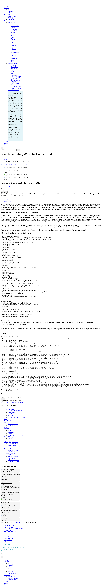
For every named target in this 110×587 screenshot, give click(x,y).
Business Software (17, 88)
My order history (9, 538)
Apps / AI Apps (16, 77)
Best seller (14, 75)
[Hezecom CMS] (6, 499)
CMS (12, 70)
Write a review (12, 187)
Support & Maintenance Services (15, 83)
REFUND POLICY (9, 527)
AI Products (14, 67)
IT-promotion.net (17, 522)
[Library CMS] (5, 515)
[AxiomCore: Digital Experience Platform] (10, 471)
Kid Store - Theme (6, 483)
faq (5, 541)
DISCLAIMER (8, 530)
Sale (12, 73)
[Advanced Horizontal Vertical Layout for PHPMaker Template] (10, 489)
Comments (7, 201)
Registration (8, 540)
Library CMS (4, 519)
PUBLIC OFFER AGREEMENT (13, 529)
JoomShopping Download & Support (12, 402)
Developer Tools (16, 86)
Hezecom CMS (5, 502)
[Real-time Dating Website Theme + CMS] (16, 168)
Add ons (13, 72)
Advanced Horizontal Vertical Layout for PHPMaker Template (10, 494)
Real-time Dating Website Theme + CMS (9, 511)
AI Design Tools (16, 65)
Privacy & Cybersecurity (15, 79)
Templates (14, 68)
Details (6, 199)
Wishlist (6, 536)
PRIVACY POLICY (9, 525)
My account (8, 535)
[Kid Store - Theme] (7, 479)
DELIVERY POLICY (10, 532)
